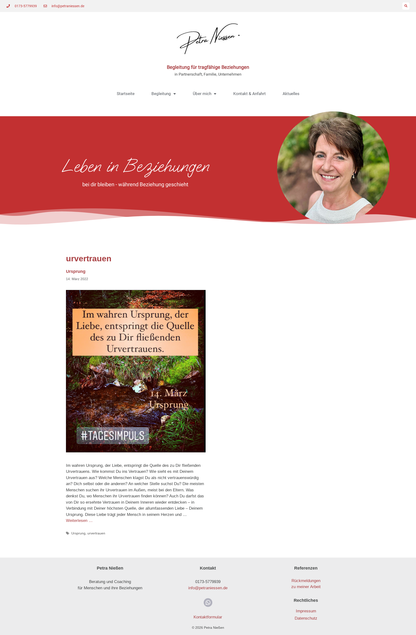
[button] (406, 6)
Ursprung (75, 271)
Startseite (126, 93)
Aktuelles (291, 93)
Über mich (202, 93)
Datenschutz (306, 618)
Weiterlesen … (79, 520)
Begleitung (161, 93)
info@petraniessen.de (208, 588)
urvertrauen (96, 533)
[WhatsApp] (208, 602)
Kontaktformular (208, 617)
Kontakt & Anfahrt (249, 93)
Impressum (306, 611)
